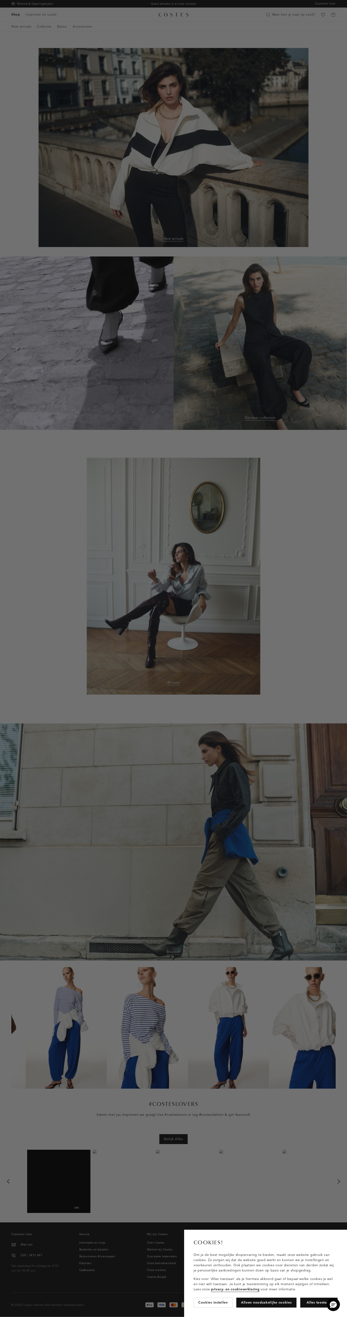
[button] (333, 1304)
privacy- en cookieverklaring (235, 1289)
